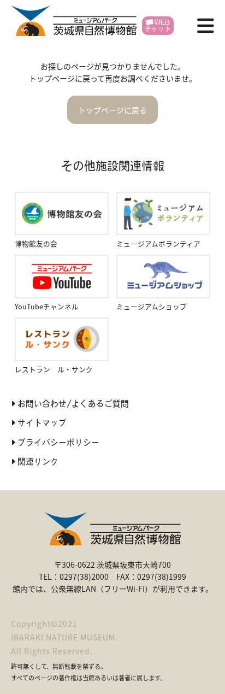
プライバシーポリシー (58, 442)
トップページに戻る (112, 109)
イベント (95, 127)
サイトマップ (42, 423)
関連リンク (37, 461)
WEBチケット (158, 25)
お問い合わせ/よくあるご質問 (73, 403)
